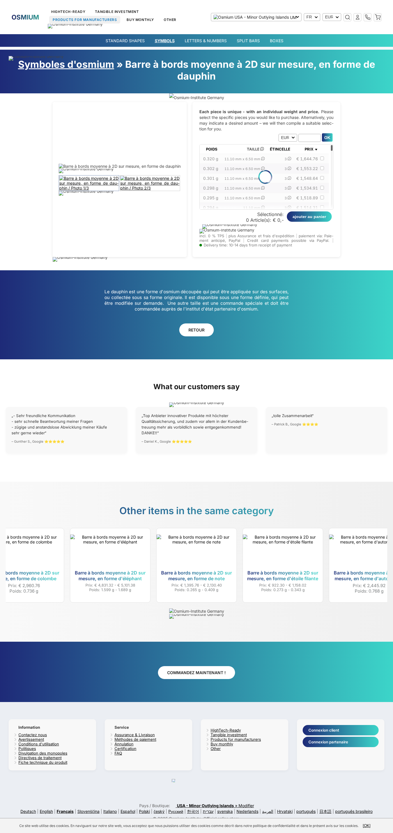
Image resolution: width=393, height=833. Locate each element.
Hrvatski (285, 811)
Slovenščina (88, 811)
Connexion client (323, 730)
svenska (225, 811)
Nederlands (247, 811)
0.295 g (210, 197)
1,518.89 (307, 197)
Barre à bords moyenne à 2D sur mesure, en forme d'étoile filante (282, 575)
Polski (144, 811)
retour (196, 329)
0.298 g (210, 188)
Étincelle (280, 149)
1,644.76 (307, 158)
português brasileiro (354, 811)
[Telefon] (367, 17)
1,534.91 (307, 188)
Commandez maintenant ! (196, 672)
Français (65, 811)
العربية (267, 811)
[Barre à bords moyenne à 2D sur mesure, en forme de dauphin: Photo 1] (89, 188)
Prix (309, 149)
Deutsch (28, 811)
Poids (212, 149)
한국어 (193, 811)
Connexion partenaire (328, 742)
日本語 (325, 811)
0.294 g (210, 207)
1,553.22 (307, 168)
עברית (208, 811)
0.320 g (210, 158)
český (159, 811)
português (306, 811)
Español (128, 811)
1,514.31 (307, 207)
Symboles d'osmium (66, 64)
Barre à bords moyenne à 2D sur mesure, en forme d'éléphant (110, 575)
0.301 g (210, 178)
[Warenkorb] (377, 17)
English (46, 811)
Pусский (175, 811)
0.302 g (210, 168)
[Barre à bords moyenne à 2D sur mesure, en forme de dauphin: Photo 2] (150, 188)
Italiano (110, 811)
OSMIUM (25, 17)
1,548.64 (307, 178)
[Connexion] (357, 17)
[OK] (367, 826)
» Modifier (215, 805)
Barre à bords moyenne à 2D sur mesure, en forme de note (196, 575)
